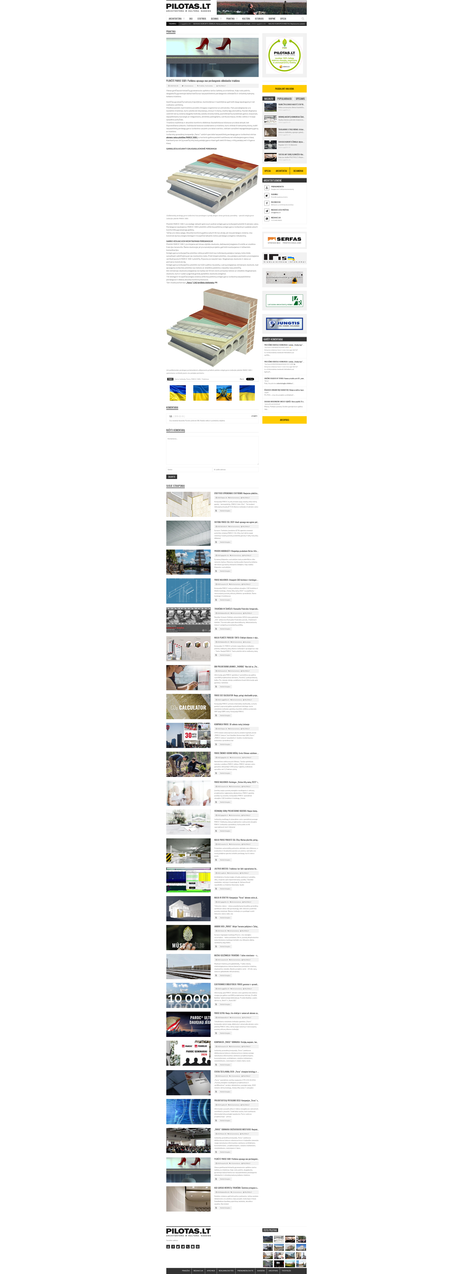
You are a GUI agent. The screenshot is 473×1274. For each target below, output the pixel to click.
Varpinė (272, 18)
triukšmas (205, 379)
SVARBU (274, 194)
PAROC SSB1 (196, 379)
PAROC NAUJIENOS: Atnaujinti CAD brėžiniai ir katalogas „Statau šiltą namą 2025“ (236, 579)
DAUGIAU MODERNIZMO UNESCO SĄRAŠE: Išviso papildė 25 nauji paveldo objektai (284, 401)
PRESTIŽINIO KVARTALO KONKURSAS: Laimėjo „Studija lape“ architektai (284, 345)
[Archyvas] (193, 1247)
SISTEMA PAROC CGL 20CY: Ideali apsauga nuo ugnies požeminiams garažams (236, 522)
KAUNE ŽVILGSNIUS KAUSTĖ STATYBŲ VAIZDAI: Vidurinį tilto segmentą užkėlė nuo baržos (292, 104)
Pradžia (186, 1271)
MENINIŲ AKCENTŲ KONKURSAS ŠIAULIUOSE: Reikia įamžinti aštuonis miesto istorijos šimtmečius (292, 116)
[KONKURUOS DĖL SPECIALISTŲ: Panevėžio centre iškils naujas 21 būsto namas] (290, 1247)
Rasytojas (248, 642)
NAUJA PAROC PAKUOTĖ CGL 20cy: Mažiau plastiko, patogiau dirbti (236, 839)
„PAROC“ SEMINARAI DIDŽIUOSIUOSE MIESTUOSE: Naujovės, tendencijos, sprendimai (236, 1129)
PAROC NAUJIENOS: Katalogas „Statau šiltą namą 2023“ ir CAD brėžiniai (236, 782)
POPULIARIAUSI (284, 99)
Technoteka (209, 86)
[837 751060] (188, 1247)
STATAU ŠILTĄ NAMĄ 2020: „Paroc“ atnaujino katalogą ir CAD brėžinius (236, 1071)
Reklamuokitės (226, 1271)
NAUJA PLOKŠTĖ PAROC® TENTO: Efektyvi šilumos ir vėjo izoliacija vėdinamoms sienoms (236, 637)
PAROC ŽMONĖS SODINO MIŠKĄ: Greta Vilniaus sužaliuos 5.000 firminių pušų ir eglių (236, 753)
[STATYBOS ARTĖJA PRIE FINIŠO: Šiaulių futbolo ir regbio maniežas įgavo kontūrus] (279, 1247)
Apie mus (211, 1271)
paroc (188, 379)
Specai (283, 18)
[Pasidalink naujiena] (178, 1247)
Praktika (230, 18)
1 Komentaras (188, 86)
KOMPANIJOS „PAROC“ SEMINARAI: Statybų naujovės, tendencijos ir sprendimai (236, 1042)
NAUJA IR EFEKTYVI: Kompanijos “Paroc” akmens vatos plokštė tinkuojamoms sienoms (236, 897)
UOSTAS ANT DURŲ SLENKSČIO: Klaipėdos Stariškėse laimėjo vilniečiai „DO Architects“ (292, 154)
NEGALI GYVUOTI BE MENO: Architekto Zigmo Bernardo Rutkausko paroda (280, 24)
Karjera (261, 1271)
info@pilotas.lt (275, 212)
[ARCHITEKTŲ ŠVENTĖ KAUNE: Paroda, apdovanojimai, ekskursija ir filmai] (290, 1263)
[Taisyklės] (198, 1247)
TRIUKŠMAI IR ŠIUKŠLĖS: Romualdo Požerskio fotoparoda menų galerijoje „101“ (236, 608)
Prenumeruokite (245, 1271)
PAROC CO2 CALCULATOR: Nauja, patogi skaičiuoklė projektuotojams (236, 695)
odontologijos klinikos (284, 383)
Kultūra (246, 18)
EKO (191, 18)
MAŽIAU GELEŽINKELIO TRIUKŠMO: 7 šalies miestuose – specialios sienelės (236, 955)
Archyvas (273, 1271)
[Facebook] (173, 1247)
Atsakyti (254, 416)
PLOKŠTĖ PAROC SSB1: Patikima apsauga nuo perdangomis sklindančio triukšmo (236, 1158)
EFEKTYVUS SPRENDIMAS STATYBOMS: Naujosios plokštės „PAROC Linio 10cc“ (236, 493)
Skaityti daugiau (225, 511)
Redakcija (198, 1271)
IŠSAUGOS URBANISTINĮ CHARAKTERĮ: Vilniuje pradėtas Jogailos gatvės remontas (284, 390)
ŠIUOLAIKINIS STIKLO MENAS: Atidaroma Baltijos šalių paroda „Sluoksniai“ (292, 129)
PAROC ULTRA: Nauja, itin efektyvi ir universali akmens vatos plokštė (236, 1013)
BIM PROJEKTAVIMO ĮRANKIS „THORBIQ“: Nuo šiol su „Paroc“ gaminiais (236, 666)
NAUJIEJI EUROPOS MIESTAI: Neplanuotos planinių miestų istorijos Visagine (207, 24)
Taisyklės (286, 1271)
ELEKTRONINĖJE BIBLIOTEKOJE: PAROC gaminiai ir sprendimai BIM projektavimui (236, 984)
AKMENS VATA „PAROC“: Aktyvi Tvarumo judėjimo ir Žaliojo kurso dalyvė (236, 926)
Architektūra (175, 18)
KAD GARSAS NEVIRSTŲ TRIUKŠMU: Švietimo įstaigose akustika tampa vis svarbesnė (236, 1187)
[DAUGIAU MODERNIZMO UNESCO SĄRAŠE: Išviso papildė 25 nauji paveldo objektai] (301, 1247)
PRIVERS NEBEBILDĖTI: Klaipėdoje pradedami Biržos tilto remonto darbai (236, 551)
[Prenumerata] (168, 1247)
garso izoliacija (180, 379)
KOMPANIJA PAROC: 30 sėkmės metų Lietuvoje (231, 724)
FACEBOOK (276, 202)
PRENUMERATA (277, 186)
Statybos (201, 18)
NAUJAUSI (268, 99)
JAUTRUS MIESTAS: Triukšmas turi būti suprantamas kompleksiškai (236, 868)
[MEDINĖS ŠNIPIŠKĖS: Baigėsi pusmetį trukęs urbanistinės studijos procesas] (290, 1255)
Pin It (242, 379)
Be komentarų (235, 498)
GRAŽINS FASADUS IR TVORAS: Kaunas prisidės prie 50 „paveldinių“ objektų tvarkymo (284, 378)
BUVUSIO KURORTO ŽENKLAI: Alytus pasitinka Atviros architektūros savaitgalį (292, 141)
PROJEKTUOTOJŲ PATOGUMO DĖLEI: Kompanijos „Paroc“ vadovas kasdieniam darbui (236, 1100)
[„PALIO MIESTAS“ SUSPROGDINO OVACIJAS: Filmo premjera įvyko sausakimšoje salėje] (279, 1263)
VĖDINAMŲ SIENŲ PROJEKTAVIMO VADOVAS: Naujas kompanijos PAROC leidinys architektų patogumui (236, 810)
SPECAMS (300, 99)
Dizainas (215, 18)
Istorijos (259, 18)
